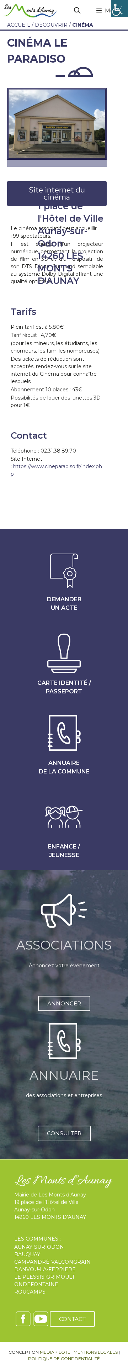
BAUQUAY (27, 1254)
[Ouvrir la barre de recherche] (77, 10)
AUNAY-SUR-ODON (39, 1247)
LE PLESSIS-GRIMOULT (44, 1277)
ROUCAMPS (30, 1292)
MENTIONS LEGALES (96, 1352)
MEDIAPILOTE (55, 1352)
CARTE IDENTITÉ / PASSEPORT (64, 687)
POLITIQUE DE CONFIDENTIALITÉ (64, 1358)
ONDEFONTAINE (36, 1284)
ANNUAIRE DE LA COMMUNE (64, 767)
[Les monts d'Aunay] (30, 10)
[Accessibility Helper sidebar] (119, 8)
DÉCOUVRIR (51, 25)
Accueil (18, 25)
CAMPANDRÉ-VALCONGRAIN (52, 1262)
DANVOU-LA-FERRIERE (45, 1269)
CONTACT (72, 1319)
